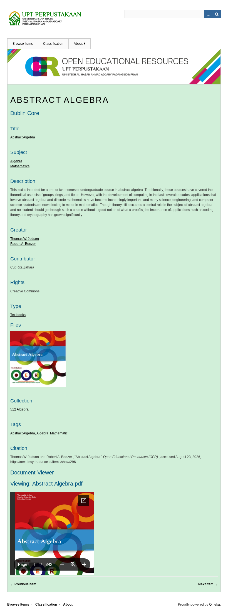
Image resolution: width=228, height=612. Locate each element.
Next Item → (208, 584)
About (78, 44)
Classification (53, 44)
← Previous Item (23, 584)
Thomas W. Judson (24, 239)
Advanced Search (208, 14)
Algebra (16, 161)
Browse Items (23, 44)
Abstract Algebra (59, 100)
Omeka (214, 604)
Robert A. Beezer (23, 244)
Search (216, 14)
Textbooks (18, 315)
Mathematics (19, 166)
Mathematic (59, 433)
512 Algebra (19, 409)
